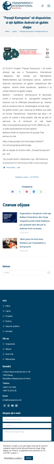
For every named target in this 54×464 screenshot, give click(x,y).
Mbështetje (10, 359)
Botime (9, 321)
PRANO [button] (28, 458)
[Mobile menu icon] (48, 5)
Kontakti (9, 331)
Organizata (10, 344)
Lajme (7, 49)
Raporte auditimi (12, 326)
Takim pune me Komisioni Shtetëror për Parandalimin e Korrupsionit (33, 243)
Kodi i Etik (9, 354)
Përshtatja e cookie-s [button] (13, 458)
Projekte (9, 316)
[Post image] (10, 217)
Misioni (8, 349)
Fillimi (8, 306)
